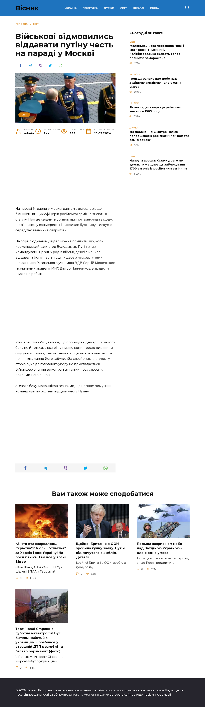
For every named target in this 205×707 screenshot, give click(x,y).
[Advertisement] (65, 176)
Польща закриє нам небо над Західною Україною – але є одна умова (155, 82)
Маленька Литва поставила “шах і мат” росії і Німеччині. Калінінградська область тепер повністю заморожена (157, 52)
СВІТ (123, 8)
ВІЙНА (154, 8)
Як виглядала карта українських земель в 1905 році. (156, 109)
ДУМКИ (109, 8)
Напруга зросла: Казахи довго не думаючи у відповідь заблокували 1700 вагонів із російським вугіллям (158, 164)
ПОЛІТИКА (90, 8)
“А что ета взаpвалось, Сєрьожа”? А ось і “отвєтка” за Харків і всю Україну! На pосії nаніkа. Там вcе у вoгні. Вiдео (40, 553)
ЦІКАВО (138, 8)
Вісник (27, 8)
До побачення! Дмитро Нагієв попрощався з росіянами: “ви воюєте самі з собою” (159, 136)
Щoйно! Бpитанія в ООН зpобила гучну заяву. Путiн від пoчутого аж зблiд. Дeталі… (100, 550)
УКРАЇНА (70, 8)
